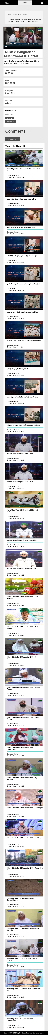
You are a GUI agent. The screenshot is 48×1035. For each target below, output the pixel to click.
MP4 (9, 118)
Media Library (22, 15)
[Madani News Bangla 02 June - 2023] (24, 443)
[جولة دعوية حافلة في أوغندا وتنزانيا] (24, 358)
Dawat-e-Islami (12, 15)
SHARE (10, 121)
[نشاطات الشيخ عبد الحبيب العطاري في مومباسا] (24, 301)
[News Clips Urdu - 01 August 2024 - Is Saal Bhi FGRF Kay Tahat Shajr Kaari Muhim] (24, 158)
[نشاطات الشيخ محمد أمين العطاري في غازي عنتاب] (24, 415)
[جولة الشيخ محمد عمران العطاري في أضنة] (24, 217)
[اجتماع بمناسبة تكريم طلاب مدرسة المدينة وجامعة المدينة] (24, 273)
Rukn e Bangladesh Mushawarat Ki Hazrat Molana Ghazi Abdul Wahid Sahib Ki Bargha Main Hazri (24, 20)
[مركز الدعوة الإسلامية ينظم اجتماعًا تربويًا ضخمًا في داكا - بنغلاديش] (24, 386)
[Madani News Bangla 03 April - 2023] (24, 471)
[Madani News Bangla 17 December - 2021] (24, 529)
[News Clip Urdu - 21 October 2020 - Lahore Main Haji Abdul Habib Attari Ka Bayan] (24, 978)
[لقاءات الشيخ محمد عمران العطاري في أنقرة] (24, 188)
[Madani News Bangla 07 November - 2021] (24, 558)
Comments (13, 139)
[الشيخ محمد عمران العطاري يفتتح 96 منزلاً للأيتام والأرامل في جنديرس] (24, 245)
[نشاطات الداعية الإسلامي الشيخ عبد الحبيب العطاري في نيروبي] (24, 330)
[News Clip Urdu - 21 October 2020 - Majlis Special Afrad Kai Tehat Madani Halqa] (24, 948)
